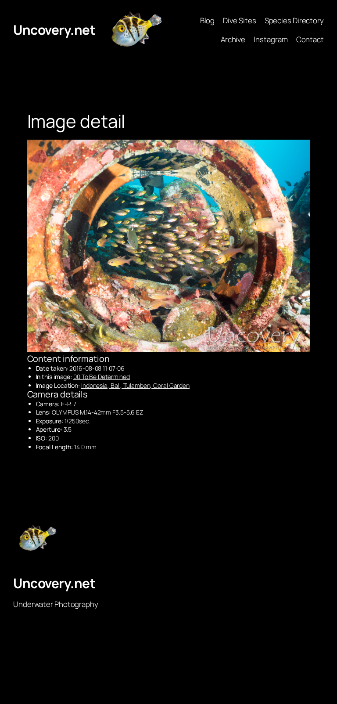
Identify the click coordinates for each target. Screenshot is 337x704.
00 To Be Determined (101, 376)
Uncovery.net (54, 30)
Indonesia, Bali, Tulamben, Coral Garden (135, 385)
